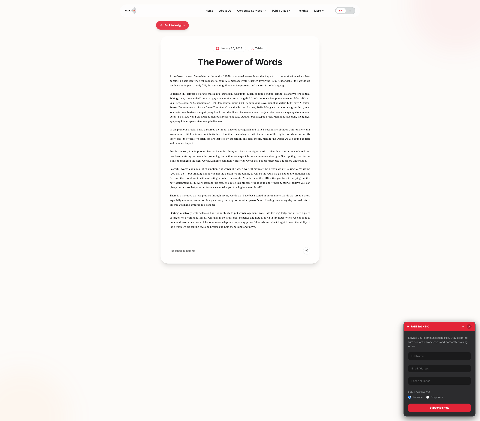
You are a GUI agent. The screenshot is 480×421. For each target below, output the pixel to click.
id (350, 10)
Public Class (280, 10)
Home (209, 10)
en (341, 10)
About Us (225, 10)
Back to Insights (174, 25)
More (317, 10)
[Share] (306, 250)
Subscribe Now (439, 407)
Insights (303, 10)
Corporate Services (249, 10)
